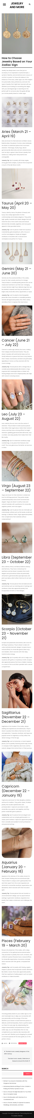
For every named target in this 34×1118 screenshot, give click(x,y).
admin (5, 1043)
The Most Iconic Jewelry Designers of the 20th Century (16, 1053)
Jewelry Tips (22, 1043)
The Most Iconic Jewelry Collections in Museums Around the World (19, 1060)
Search (5, 1068)
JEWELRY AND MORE (17, 5)
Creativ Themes (18, 1115)
